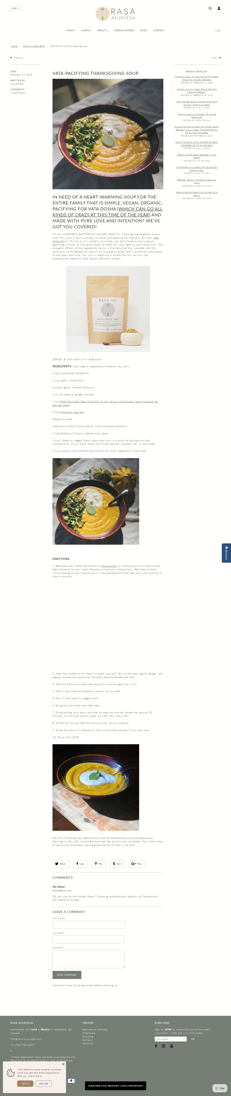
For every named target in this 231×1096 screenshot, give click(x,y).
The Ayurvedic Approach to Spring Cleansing (196, 116)
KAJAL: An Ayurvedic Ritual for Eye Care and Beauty (197, 91)
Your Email (58, 933)
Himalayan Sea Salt (72, 412)
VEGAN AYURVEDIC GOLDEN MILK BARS (197, 156)
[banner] (115, 14)
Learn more (35, 1076)
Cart (218, 30)
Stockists (88, 1043)
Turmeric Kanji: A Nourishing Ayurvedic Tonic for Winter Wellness (197, 78)
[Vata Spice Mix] (108, 308)
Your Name (59, 918)
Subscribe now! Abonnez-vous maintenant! (115, 1086)
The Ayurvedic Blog (34, 46)
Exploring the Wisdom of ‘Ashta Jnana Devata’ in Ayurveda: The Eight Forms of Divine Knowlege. (197, 129)
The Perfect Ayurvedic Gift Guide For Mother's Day (196, 169)
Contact (87, 1039)
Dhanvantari (109, 565)
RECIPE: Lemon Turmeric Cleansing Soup (196, 181)
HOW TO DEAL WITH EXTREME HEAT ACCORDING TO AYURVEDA (196, 144)
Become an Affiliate (94, 1029)
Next (215, 57)
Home (14, 46)
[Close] (63, 1064)
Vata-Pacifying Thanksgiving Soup (95, 73)
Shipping (87, 1036)
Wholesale (88, 1033)
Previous (18, 57)
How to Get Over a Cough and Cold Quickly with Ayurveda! (196, 103)
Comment (58, 947)
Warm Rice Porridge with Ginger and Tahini (196, 194)
